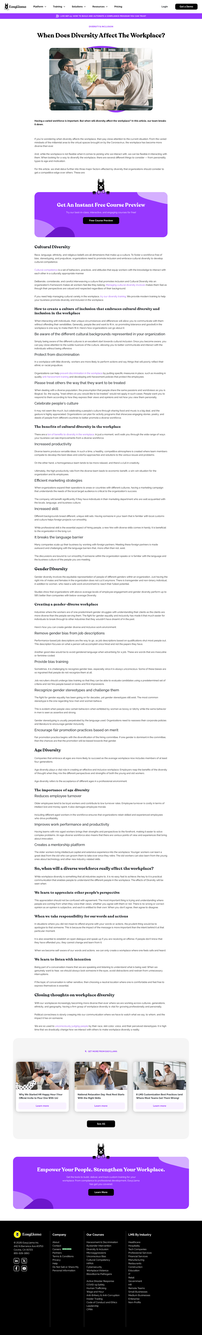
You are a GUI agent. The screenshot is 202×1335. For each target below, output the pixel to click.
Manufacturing (136, 1259)
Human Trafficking (96, 1288)
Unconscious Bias (96, 1256)
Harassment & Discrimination (102, 1242)
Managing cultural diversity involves (125, 285)
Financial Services (138, 1256)
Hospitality (134, 1245)
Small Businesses (137, 1291)
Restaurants (134, 1263)
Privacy (56, 1259)
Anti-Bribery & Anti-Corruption (103, 1295)
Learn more (42, 1105)
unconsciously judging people (71, 1026)
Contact (56, 1245)
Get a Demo (186, 6)
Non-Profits (134, 1302)
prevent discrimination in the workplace (81, 373)
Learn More (101, 1192)
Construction (135, 1267)
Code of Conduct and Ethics (102, 1302)
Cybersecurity (94, 1267)
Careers (56, 1249)
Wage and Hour (95, 1291)
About (55, 1242)
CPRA (90, 1309)
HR (130, 1284)
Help (55, 1263)
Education (133, 1270)
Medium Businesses (139, 1295)
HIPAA (90, 1263)
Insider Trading (95, 1298)
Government (135, 1281)
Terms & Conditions (63, 1256)
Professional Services (140, 1252)
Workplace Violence (97, 1270)
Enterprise (133, 1298)
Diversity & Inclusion (97, 1249)
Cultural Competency (98, 1259)
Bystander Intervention (99, 1245)
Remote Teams (136, 1288)
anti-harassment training (55, 376)
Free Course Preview (101, 220)
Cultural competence (46, 269)
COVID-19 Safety (96, 1284)
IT (129, 1274)
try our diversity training (113, 296)
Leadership (93, 1305)
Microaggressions (96, 1252)
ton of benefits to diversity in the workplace (70, 434)
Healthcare (134, 1242)
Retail (131, 1277)
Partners (57, 1252)
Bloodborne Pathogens (99, 1274)
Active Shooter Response (100, 1281)
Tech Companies (137, 1249)
